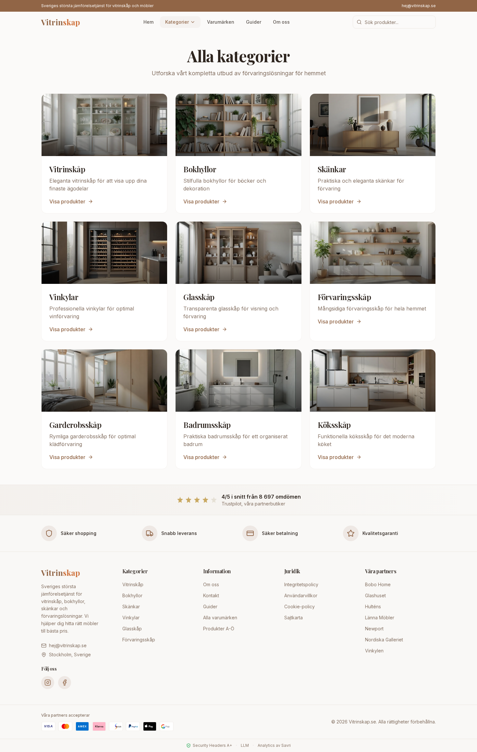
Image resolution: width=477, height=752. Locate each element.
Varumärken (220, 22)
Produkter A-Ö (218, 628)
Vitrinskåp (132, 584)
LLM (245, 745)
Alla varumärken (220, 617)
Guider (253, 22)
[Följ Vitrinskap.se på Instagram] (47, 682)
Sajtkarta (293, 617)
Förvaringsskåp (138, 639)
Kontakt (211, 595)
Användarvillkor (300, 595)
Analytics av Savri (274, 745)
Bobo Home (378, 584)
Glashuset (375, 595)
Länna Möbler (379, 617)
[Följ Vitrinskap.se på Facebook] (64, 682)
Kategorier (177, 22)
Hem (148, 22)
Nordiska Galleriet (384, 639)
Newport (374, 628)
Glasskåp (132, 628)
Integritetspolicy (301, 584)
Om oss (281, 22)
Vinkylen (374, 650)
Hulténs (373, 606)
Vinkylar (131, 617)
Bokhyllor (132, 595)
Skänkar (131, 606)
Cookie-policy (299, 606)
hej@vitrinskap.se (419, 5)
